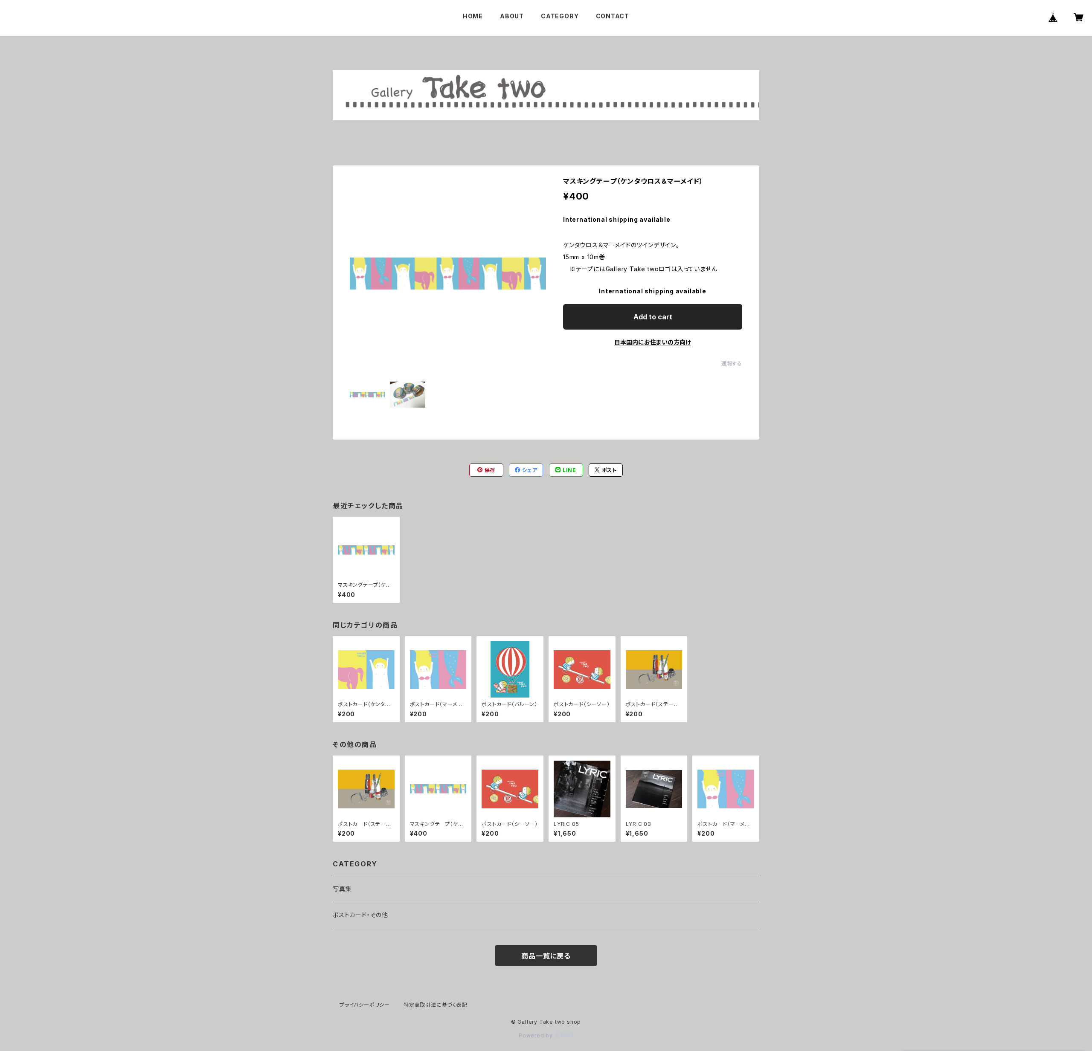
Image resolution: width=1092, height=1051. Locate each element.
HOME (473, 16)
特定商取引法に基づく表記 (436, 1005)
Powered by (537, 1035)
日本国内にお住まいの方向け (652, 342)
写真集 (342, 888)
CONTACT (613, 16)
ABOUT (512, 16)
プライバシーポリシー (365, 1005)
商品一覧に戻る (546, 956)
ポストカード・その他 (360, 914)
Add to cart (652, 317)
